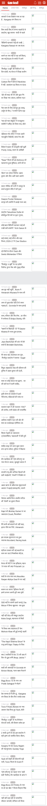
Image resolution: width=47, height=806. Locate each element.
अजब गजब (15, 8)
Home (5, 8)
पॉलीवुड (24, 8)
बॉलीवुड (41, 8)
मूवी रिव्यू (33, 8)
